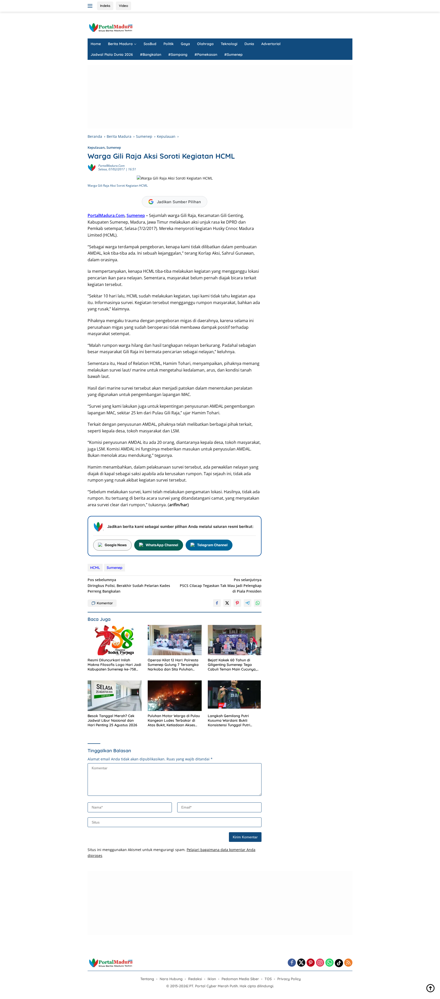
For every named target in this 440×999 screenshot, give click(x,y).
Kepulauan (96, 147)
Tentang (147, 979)
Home (96, 44)
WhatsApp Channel (162, 545)
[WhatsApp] (329, 963)
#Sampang (177, 54)
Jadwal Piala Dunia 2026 (112, 54)
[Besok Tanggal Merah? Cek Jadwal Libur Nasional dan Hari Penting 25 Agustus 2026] (115, 695)
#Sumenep (233, 54)
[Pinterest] (311, 963)
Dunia (249, 44)
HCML (95, 567)
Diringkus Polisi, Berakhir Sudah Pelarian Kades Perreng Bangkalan (129, 585)
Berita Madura (120, 44)
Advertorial (271, 44)
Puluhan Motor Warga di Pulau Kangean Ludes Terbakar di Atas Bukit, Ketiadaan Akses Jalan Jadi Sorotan (174, 721)
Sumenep (113, 147)
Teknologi (229, 44)
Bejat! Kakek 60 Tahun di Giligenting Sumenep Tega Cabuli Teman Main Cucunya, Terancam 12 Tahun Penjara (232, 665)
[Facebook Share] (217, 603)
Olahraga (205, 44)
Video (123, 6)
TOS (268, 979)
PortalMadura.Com (111, 165)
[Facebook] (292, 963)
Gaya (185, 44)
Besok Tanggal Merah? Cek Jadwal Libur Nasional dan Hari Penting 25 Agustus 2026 (112, 720)
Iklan (212, 979)
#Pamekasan (206, 54)
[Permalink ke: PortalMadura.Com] (92, 167)
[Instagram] (320, 963)
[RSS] (348, 963)
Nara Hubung (171, 979)
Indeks (105, 6)
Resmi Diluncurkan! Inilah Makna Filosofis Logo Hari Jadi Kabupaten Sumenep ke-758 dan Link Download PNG (114, 665)
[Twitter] (301, 963)
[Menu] (91, 6)
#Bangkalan (150, 54)
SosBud (150, 44)
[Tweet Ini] (227, 603)
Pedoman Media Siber (240, 979)
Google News (116, 545)
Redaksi (195, 979)
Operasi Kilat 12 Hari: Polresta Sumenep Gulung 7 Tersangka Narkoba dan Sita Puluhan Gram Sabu (173, 665)
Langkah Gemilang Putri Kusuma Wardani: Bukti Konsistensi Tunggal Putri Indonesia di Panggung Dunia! (233, 721)
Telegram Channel (212, 545)
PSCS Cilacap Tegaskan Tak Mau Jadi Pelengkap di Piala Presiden (221, 585)
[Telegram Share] (247, 603)
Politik (168, 44)
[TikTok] (339, 963)
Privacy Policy (289, 979)
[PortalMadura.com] (110, 27)
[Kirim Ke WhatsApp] (258, 603)
